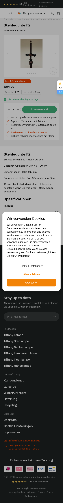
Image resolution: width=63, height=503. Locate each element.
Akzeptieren (31, 282)
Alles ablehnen (31, 274)
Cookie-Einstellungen (31, 266)
